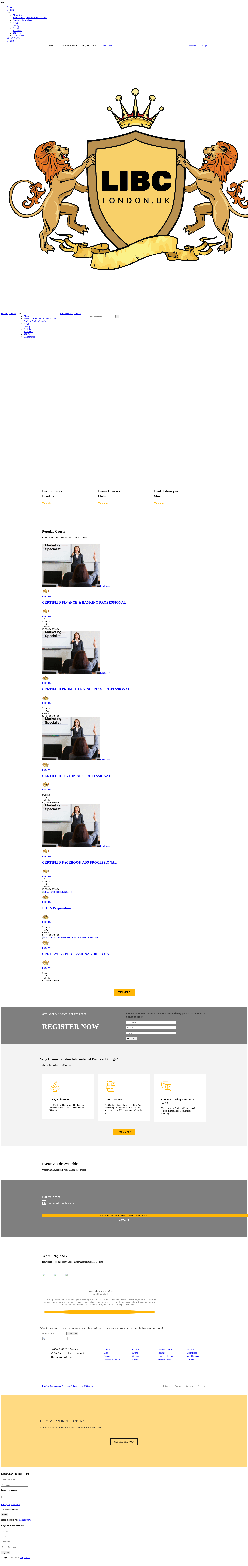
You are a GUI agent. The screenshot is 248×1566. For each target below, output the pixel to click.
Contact (10, 41)
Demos (10, 7)
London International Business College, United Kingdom (68, 1386)
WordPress (192, 1349)
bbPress (190, 1359)
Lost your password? (10, 1504)
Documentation (165, 1349)
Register (192, 45)
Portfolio (17, 28)
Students (46, 621)
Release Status (164, 1359)
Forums (161, 1353)
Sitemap (189, 1386)
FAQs (15, 22)
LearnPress (192, 1353)
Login (204, 45)
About (107, 1349)
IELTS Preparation (56, 908)
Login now (25, 1557)
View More (47, 503)
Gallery (16, 25)
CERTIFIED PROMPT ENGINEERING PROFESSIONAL (86, 689)
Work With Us (13, 38)
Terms (178, 1386)
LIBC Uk (46, 596)
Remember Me (11, 1509)
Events (135, 1353)
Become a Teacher (112, 1359)
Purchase (202, 1386)
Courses (10, 10)
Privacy (166, 1386)
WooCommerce (194, 1356)
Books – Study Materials (24, 20)
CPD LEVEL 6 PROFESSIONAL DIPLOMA (75, 954)
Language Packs (165, 1356)
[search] (117, 316)
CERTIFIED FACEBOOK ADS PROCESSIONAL (79, 862)
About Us (17, 15)
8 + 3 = (7, 1497)
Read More (105, 586)
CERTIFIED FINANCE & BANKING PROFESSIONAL (84, 602)
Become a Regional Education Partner (30, 17)
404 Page (17, 33)
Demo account (107, 45)
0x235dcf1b (124, 1220)
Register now (25, 1520)
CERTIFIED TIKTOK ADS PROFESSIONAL (76, 776)
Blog (106, 1353)
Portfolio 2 (17, 30)
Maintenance (18, 35)
